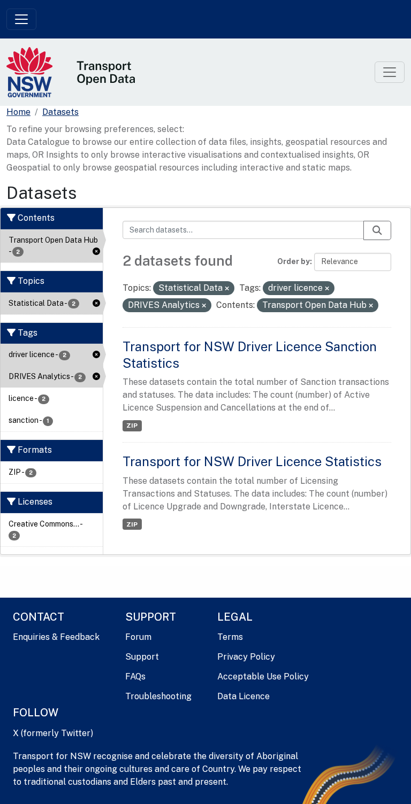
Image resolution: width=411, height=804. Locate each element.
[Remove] (227, 288)
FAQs (135, 676)
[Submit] (377, 230)
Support (142, 657)
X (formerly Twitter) (53, 733)
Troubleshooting (158, 696)
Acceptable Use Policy (263, 676)
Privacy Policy (246, 657)
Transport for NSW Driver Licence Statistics (252, 461)
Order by (293, 261)
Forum (138, 637)
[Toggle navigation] (21, 19)
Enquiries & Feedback (56, 637)
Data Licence (243, 696)
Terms (230, 637)
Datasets (60, 112)
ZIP (132, 425)
